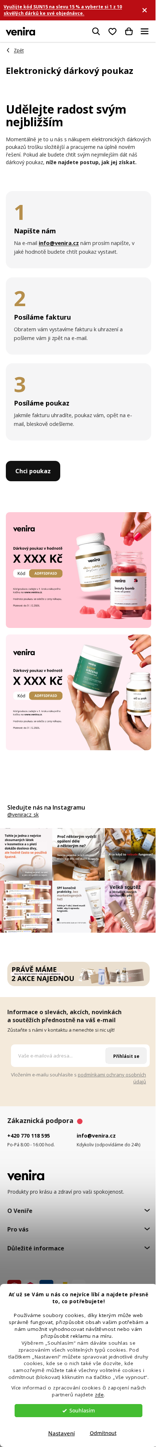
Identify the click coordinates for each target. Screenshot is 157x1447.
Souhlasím (82, 1410)
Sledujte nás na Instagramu (46, 807)
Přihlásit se (126, 1056)
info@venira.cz (96, 1135)
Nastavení (61, 1433)
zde (99, 1394)
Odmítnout (103, 1433)
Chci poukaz (33, 471)
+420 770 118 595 (28, 1135)
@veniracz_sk (23, 814)
